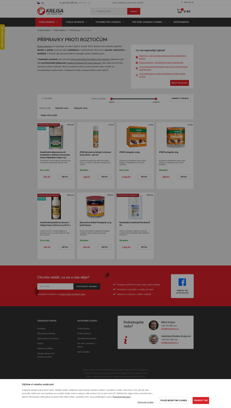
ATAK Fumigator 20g (168, 152)
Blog (134, 3)
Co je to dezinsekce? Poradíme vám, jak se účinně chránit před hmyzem (163, 68)
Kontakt (140, 3)
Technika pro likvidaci (108, 22)
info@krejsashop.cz (169, 329)
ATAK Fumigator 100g (129, 152)
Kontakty (41, 328)
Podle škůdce (47, 22)
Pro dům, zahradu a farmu (147, 22)
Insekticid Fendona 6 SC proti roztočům (83, 63)
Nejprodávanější (49, 115)
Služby (40, 343)
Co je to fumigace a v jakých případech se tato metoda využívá (162, 75)
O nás (114, 3)
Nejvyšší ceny (80, 108)
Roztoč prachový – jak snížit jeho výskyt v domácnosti (161, 63)
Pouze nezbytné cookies (173, 400)
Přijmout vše (201, 400)
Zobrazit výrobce (180, 98)
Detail (65, 177)
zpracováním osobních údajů (72, 294)
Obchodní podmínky (46, 333)
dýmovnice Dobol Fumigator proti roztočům (90, 59)
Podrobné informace (121, 397)
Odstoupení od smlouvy (48, 338)
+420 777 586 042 (169, 326)
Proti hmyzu (75, 30)
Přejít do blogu (180, 83)
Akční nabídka (181, 22)
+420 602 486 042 (70, 3)
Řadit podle (45, 108)
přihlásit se (189, 2)
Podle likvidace (75, 22)
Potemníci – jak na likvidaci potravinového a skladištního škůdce (162, 57)
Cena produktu (98, 98)
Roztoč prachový (44, 46)
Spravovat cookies (145, 402)
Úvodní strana (43, 30)
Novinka (48, 98)
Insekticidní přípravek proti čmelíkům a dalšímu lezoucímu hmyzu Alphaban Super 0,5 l (55, 154)
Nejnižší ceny (61, 108)
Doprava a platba (124, 3)
